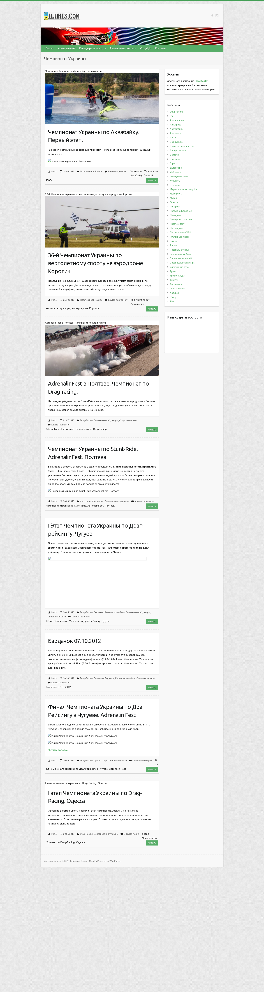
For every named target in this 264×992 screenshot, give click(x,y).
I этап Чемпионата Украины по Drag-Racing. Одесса (95, 797)
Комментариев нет (118, 171)
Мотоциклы (97, 501)
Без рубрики (176, 142)
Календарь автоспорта (92, 48)
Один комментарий (142, 760)
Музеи (173, 198)
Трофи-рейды (177, 275)
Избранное (175, 172)
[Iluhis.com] (62, 16)
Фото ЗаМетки (177, 288)
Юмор (173, 297)
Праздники (175, 215)
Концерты (175, 180)
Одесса (174, 202)
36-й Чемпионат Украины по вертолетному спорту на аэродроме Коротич (95, 263)
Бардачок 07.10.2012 (74, 641)
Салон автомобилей (181, 258)
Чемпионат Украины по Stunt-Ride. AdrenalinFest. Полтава (93, 453)
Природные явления (181, 219)
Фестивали (176, 284)
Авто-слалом (177, 120)
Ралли (173, 245)
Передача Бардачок (104, 678)
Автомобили (176, 129)
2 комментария (131, 834)
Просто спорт (87, 171)
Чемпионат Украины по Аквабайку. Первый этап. (93, 136)
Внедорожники (178, 150)
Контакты (160, 48)
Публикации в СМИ (180, 232)
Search (50, 48)
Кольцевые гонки (179, 176)
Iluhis (54, 171)
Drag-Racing (86, 420)
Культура (175, 185)
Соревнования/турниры (106, 420)
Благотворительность (182, 146)
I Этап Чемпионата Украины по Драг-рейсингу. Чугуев (95, 529)
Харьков (174, 293)
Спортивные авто (128, 420)
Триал (173, 271)
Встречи (174, 155)
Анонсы (174, 137)
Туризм (174, 280)
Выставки (98, 612)
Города (173, 163)
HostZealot (201, 80)
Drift (172, 116)
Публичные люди (179, 236)
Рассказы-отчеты (179, 249)
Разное (99, 171)
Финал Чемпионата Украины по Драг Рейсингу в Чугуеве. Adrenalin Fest (96, 711)
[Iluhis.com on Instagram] (217, 15)
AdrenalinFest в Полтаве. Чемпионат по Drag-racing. (98, 387)
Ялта (172, 301)
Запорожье (176, 167)
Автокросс (175, 124)
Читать (152, 180)
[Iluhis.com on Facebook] (212, 15)
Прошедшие (176, 228)
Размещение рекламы (123, 48)
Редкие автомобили (115, 612)
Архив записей (66, 48)
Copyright (145, 48)
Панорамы (175, 206)
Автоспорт (85, 501)
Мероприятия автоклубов (183, 189)
